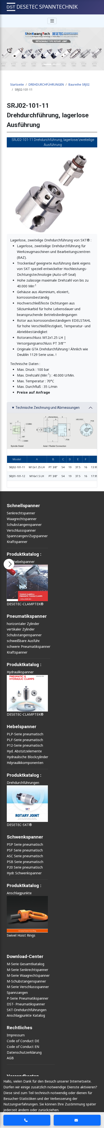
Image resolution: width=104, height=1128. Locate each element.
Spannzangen (17, 992)
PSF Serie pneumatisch (25, 850)
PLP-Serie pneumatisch (25, 734)
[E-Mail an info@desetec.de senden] (77, 1120)
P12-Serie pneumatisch (25, 745)
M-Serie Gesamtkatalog (25, 964)
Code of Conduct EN (23, 1046)
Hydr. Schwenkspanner (24, 873)
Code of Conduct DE (23, 1041)
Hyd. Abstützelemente (24, 751)
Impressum (16, 1035)
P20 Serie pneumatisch (25, 867)
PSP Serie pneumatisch (25, 844)
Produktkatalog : (24, 885)
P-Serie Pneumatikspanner (27, 998)
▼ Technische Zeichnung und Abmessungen (45, 408)
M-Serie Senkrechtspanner (27, 969)
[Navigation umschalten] (52, 21)
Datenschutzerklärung (24, 1052)
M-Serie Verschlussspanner (28, 986)
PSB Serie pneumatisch (25, 861)
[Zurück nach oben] (97, 1106)
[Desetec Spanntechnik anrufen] (26, 1120)
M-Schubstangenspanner (26, 981)
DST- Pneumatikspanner (26, 1004)
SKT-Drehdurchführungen (26, 1010)
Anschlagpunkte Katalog (26, 1015)
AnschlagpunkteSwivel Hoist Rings (21, 914)
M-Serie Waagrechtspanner (28, 975)
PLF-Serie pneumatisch (25, 739)
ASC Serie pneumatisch (25, 856)
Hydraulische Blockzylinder (27, 757)
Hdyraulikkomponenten (25, 762)
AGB (10, 1058)
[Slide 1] (47, 64)
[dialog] (52, 1102)
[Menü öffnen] (9, 564)
